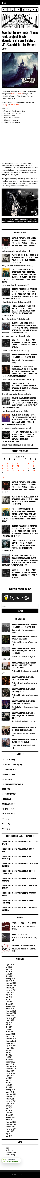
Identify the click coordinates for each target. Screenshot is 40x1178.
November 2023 (11, 1041)
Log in (7, 1148)
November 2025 (11, 985)
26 (13, 470)
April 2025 (9, 1001)
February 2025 (10, 1006)
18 (7, 468)
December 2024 (11, 1011)
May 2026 (9, 971)
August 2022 (10, 1075)
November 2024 (11, 1013)
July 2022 (9, 1078)
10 (2, 466)
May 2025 (9, 999)
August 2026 (10, 964)
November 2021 (10, 1096)
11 (7, 466)
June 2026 (9, 969)
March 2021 (9, 1115)
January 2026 (10, 981)
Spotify (4, 105)
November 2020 (11, 1124)
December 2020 (11, 1122)
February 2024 (10, 1034)
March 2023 (9, 1059)
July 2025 (9, 994)
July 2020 (9, 1133)
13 (18, 466)
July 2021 (9, 1106)
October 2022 (10, 1071)
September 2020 (11, 1129)
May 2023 (9, 1055)
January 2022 (10, 1092)
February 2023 (10, 1062)
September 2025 (11, 990)
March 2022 (9, 1087)
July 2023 (9, 1050)
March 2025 (9, 1004)
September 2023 (11, 1045)
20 (18, 468)
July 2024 (9, 1022)
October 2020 (10, 1126)
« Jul (3, 478)
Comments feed (11, 1152)
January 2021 (10, 1119)
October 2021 (10, 1099)
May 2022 (9, 1082)
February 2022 (10, 1089)
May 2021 (9, 1110)
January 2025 (10, 1008)
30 (34, 470)
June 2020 (9, 1136)
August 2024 (10, 1020)
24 (2, 470)
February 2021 (10, 1117)
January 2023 (10, 1064)
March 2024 (10, 1032)
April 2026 (9, 974)
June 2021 (9, 1108)
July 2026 (9, 967)
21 (23, 468)
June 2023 (9, 1052)
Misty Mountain (17, 94)
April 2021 (9, 1112)
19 (13, 468)
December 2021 (11, 1094)
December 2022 (11, 1066)
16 (33, 466)
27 (18, 470)
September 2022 (11, 1073)
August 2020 (10, 1131)
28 (23, 470)
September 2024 (11, 1018)
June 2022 (9, 1080)
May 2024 (9, 1027)
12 (13, 466)
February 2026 (10, 978)
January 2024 (10, 1036)
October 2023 (10, 1043)
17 (2, 468)
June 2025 (9, 997)
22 (29, 468)
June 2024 (9, 1025)
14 (23, 466)
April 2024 (9, 1029)
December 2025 (11, 983)
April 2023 (9, 1057)
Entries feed (9, 1150)
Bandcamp (15, 105)
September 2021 (11, 1101)
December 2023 (11, 1038)
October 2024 (10, 1015)
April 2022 (9, 1085)
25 (8, 470)
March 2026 (9, 976)
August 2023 (10, 1048)
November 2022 (11, 1068)
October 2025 (10, 988)
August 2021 (10, 1103)
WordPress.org (10, 1154)
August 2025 (10, 992)
